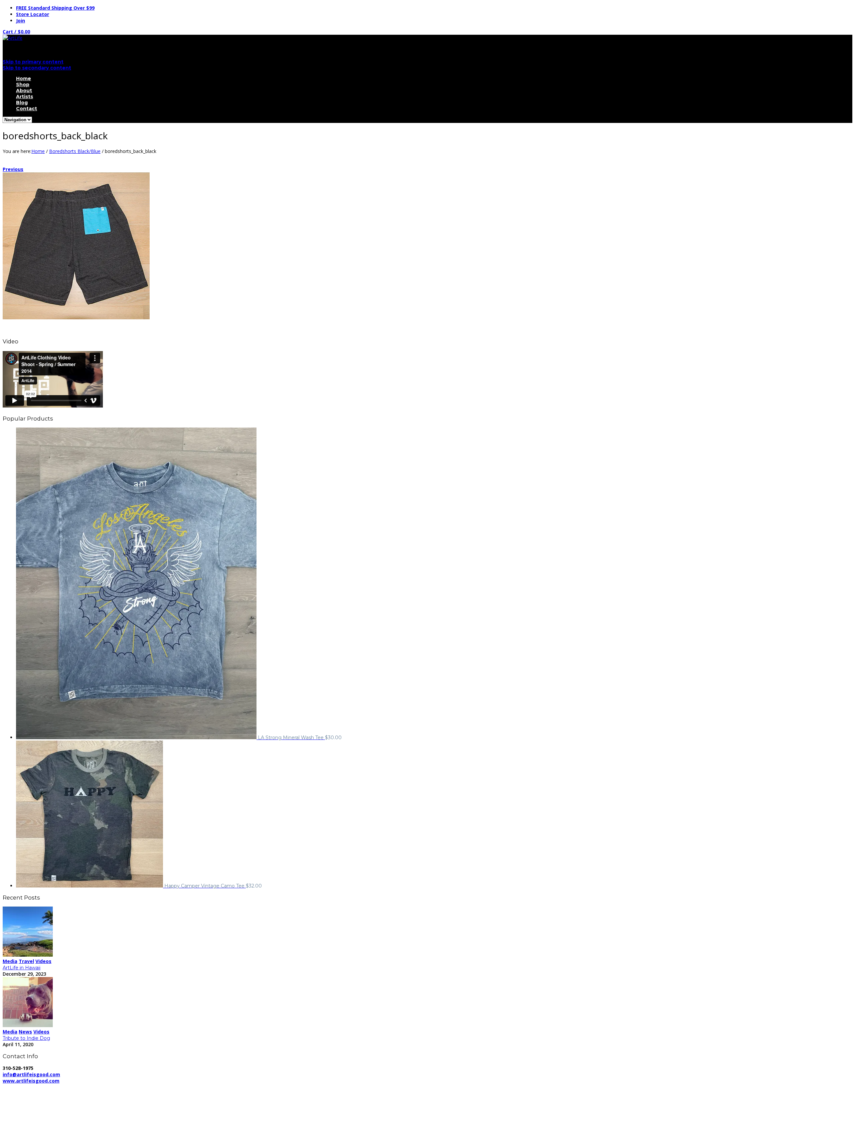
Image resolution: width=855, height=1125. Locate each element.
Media (10, 961)
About (24, 91)
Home (23, 78)
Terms (186, 1087)
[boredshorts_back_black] (76, 317)
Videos (43, 961)
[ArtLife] (12, 38)
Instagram (27, 1117)
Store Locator (32, 14)
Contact (26, 109)
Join (20, 20)
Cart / (16, 31)
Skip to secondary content (37, 68)
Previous (13, 169)
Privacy (113, 1087)
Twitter (23, 1111)
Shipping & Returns (150, 1087)
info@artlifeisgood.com (31, 1074)
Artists (24, 97)
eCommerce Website (28, 1093)
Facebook (26, 1104)
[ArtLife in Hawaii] (28, 955)
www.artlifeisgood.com (31, 1081)
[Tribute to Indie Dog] (28, 1025)
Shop (22, 85)
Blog (22, 103)
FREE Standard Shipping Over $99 (55, 8)
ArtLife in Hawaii (21, 968)
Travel (26, 961)
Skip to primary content (33, 62)
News (25, 1031)
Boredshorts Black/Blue (75, 151)
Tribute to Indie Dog (26, 1038)
